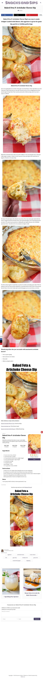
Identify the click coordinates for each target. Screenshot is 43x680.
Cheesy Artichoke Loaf (5, 426)
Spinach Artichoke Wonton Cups (7, 423)
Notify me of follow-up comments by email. (11, 607)
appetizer (9, 554)
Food (6, 552)
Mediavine (23, 676)
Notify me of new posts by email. (9, 609)
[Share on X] (1, 341)
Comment (37, 619)
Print (34, 459)
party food (35, 557)
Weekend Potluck (28, 487)
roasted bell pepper (17, 560)
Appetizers (2, 552)
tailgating (28, 560)
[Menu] (2, 2)
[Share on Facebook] (1, 339)
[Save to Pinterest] (1, 344)
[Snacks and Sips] (21, 2)
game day (15, 557)
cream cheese (32, 554)
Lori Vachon (7, 549)
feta (6, 557)
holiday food (25, 557)
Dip (4, 552)
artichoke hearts (20, 554)
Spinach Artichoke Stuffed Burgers (8, 429)
